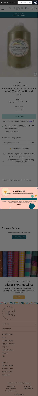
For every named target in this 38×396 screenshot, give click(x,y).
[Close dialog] (36, 188)
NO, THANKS (19, 204)
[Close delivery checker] (36, 2)
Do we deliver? (8, 2)
